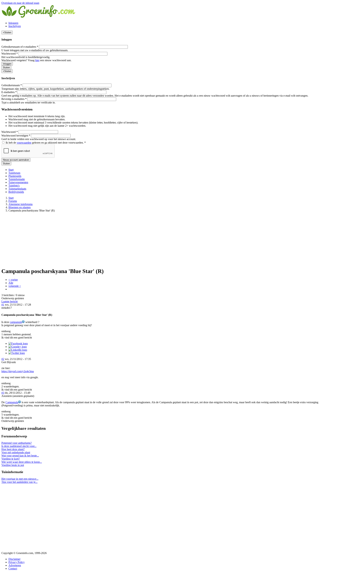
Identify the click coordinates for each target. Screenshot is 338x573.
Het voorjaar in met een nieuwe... (19, 478)
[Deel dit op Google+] (17, 346)
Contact (12, 568)
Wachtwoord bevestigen (15, 135)
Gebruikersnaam (11, 85)
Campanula (11, 402)
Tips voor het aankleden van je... (19, 481)
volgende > (14, 285)
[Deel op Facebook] (18, 343)
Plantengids (14, 176)
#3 (2, 392)
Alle (10, 282)
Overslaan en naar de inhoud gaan (20, 2)
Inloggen (13, 22)
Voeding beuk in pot (12, 465)
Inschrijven (14, 26)
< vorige (13, 279)
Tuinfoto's (14, 185)
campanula (16, 322)
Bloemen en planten (19, 207)
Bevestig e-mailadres (14, 98)
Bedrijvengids (16, 191)
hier (37, 60)
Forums (12, 201)
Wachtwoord (9, 53)
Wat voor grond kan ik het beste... (20, 455)
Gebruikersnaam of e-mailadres (19, 46)
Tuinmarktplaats (17, 188)
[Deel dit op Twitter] (16, 353)
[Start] (38, 16)
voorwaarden (24, 142)
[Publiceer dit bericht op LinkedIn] (17, 349)
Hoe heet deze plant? (13, 449)
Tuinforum (14, 172)
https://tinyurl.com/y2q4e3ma (17, 371)
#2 (2, 358)
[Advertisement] (169, 239)
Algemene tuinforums (20, 204)
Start (11, 169)
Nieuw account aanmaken (16, 160)
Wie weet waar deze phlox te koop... (21, 461)
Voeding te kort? (10, 458)
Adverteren (14, 565)
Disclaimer (14, 559)
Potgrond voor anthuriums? (16, 442)
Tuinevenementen (18, 182)
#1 (2, 304)
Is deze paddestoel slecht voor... (18, 446)
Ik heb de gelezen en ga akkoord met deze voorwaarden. (45, 142)
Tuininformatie (16, 179)
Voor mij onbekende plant (15, 452)
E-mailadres (9, 92)
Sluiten (6, 67)
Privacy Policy (16, 562)
